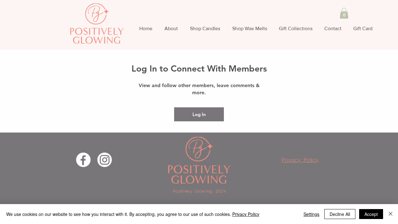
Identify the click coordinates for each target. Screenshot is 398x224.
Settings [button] (311, 214)
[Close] (390, 214)
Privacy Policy (245, 214)
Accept (371, 214)
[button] (344, 13)
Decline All (340, 214)
